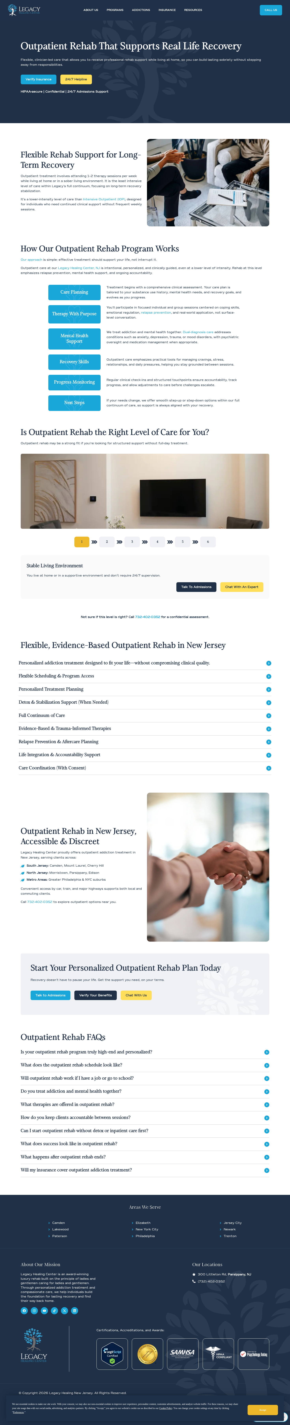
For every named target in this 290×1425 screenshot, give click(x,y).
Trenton (230, 1236)
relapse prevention (156, 312)
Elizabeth (143, 1223)
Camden (58, 1223)
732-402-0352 (39, 902)
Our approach (31, 260)
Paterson (59, 1236)
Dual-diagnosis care (198, 332)
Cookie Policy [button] (165, 1408)
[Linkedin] (74, 1310)
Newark (230, 1229)
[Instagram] (34, 1310)
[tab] (81, 542)
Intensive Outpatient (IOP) (104, 199)
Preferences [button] (18, 1412)
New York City (147, 1229)
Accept (262, 1410)
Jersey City (233, 1223)
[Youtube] (44, 1310)
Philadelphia (145, 1236)
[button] (93, 10)
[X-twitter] (64, 1310)
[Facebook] (24, 1310)
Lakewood (60, 1229)
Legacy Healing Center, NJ (79, 268)
